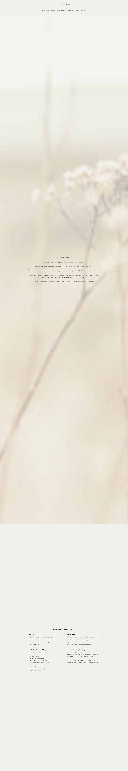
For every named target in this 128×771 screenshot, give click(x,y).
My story (77, 10)
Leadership (70, 10)
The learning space (61, 10)
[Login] (118, 4)
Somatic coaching (51, 10)
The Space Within (64, 5)
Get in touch (83, 10)
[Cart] (122, 4)
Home (43, 10)
